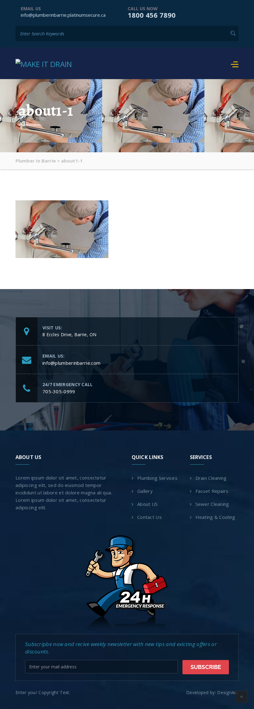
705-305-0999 (58, 391)
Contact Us (149, 517)
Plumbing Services (157, 478)
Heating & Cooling (215, 517)
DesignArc (228, 692)
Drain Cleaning (211, 478)
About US (147, 504)
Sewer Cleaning (212, 504)
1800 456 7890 (152, 15)
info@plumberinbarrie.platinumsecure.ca (63, 15)
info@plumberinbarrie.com (71, 363)
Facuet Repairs (212, 491)
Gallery (145, 491)
